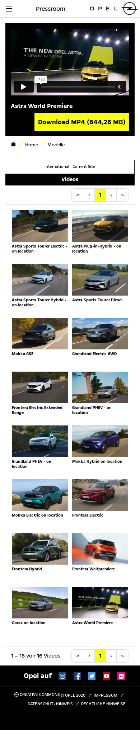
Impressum (105, 695)
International (57, 166)
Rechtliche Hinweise (103, 704)
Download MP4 (82, 122)
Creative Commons (39, 694)
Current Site (84, 166)
